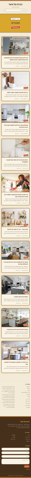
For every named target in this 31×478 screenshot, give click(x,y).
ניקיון (29, 390)
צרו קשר (28, 469)
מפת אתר (28, 407)
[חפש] (5, 10)
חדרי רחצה (27, 401)
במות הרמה (27, 405)
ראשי (18, 19)
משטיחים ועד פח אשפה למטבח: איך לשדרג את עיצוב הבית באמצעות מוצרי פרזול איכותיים (8, 396)
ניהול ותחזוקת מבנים (25, 392)
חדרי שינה (28, 400)
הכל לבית (28, 403)
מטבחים (28, 394)
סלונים (28, 388)
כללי (29, 398)
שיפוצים (28, 386)
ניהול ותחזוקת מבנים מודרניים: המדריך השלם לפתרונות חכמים (8, 387)
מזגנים (28, 396)
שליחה (26, 466)
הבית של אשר (15, 4)
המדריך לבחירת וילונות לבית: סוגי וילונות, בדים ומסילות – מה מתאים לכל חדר (8, 391)
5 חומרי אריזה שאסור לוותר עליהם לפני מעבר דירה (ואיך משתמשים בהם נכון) (9, 406)
